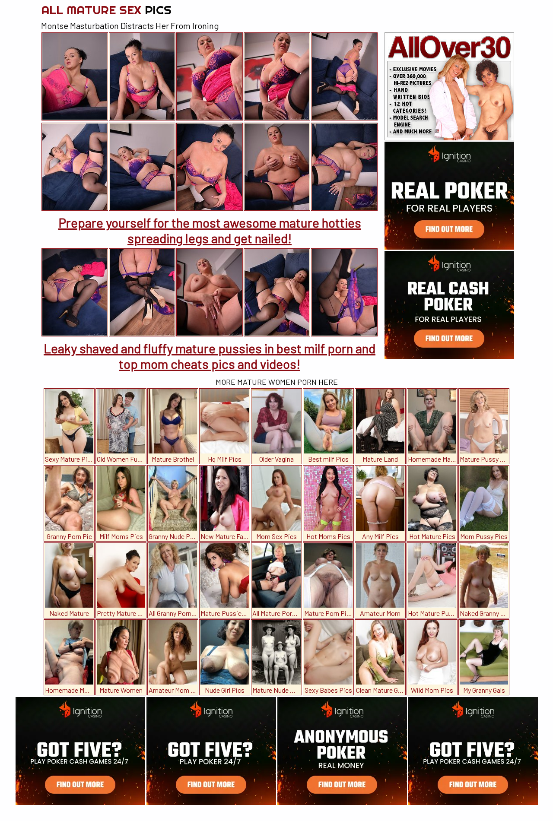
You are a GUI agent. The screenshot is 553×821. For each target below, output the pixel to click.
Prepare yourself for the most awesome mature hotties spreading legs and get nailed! (209, 230)
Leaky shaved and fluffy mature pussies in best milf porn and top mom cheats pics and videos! (209, 355)
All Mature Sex (106, 9)
